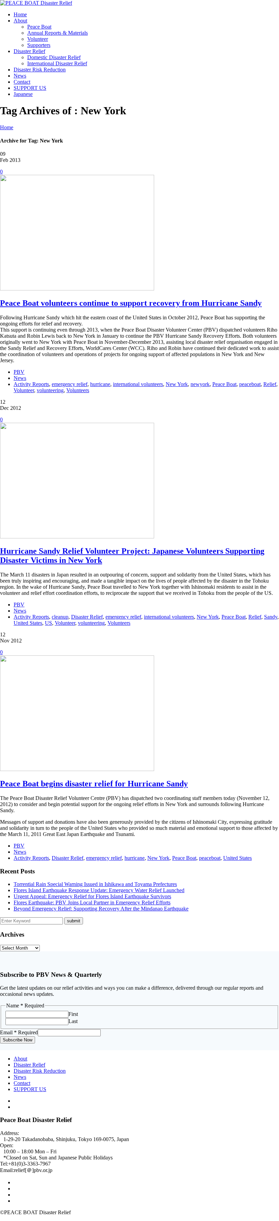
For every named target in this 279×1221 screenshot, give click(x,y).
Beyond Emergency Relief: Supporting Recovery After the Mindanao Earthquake (101, 908)
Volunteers (77, 390)
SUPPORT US (30, 88)
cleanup (60, 617)
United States (28, 623)
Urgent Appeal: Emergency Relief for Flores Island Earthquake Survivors (92, 896)
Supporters (38, 45)
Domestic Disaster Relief (54, 57)
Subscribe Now (17, 1039)
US (48, 623)
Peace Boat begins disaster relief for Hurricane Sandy (94, 783)
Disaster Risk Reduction (40, 69)
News (20, 76)
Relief (269, 384)
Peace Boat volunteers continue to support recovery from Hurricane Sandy (131, 303)
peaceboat (250, 384)
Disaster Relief (29, 51)
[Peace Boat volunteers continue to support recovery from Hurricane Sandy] (77, 288)
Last (73, 1021)
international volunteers (138, 384)
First (73, 1014)
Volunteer (37, 39)
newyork (200, 384)
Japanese (23, 94)
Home (20, 14)
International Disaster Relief (57, 63)
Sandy (270, 617)
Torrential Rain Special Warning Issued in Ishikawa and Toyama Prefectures (95, 884)
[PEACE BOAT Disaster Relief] (36, 3)
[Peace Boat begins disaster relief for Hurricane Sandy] (77, 769)
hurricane (100, 384)
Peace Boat (39, 27)
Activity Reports (31, 384)
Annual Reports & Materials (57, 33)
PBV (19, 372)
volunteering (50, 390)
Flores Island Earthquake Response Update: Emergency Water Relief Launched (99, 890)
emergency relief (69, 384)
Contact (22, 82)
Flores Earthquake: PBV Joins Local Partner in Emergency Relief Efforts (92, 902)
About (20, 20)
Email (19, 1032)
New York (177, 384)
